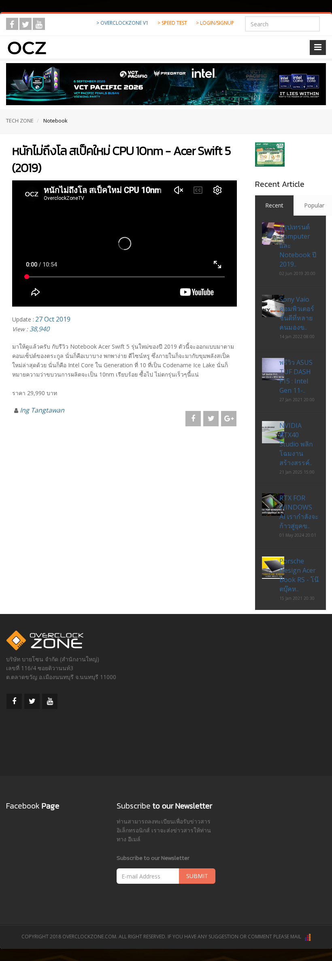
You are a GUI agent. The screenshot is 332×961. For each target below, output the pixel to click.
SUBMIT (197, 876)
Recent (274, 205)
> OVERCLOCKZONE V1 (122, 22)
